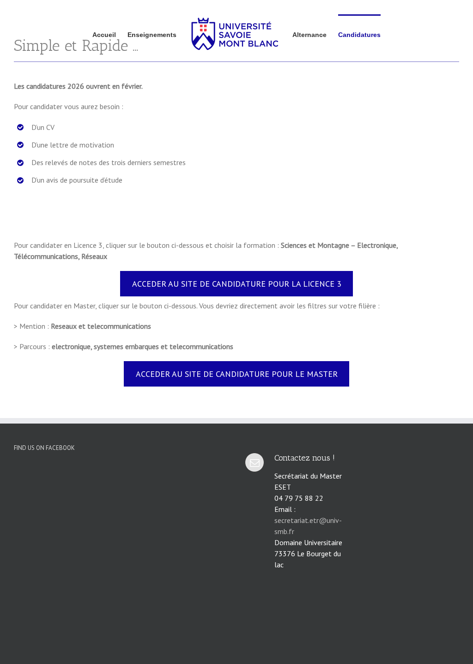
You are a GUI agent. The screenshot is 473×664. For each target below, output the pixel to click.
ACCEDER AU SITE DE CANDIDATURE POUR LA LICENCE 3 (236, 283)
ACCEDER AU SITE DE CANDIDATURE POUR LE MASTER (237, 374)
